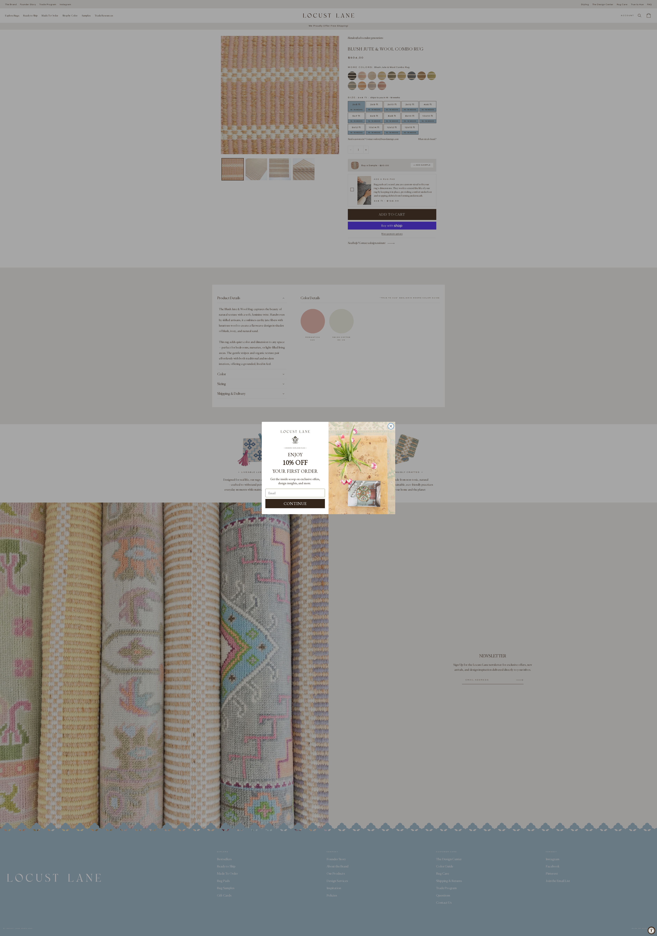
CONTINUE (295, 503)
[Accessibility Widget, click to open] (651, 930)
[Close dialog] (391, 426)
